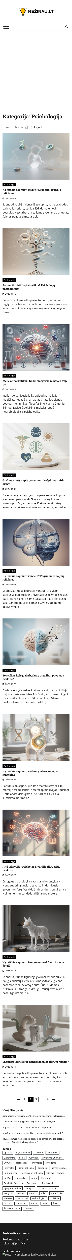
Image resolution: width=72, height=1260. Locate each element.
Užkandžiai (21, 1203)
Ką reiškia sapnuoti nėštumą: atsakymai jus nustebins (30, 772)
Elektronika (9, 1157)
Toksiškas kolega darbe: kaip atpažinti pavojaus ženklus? (33, 677)
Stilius (44, 1193)
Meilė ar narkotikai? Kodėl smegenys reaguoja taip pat (35, 382)
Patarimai (46, 1178)
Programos (32, 1183)
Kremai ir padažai (55, 1172)
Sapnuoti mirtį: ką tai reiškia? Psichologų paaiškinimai (29, 286)
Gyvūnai (8, 1162)
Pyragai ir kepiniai (12, 1188)
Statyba (33, 1193)
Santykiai (8, 1193)
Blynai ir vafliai (23, 1152)
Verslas (34, 1203)
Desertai (38, 1152)
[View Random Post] (60, 26)
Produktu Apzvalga (13, 1183)
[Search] (66, 26)
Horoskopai (22, 1162)
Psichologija (9, 184)
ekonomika (52, 1152)
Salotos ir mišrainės (47, 1188)
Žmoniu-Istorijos (12, 1208)
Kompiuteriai (10, 1172)
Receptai (29, 1188)
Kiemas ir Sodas (58, 1167)
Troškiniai (54, 1198)
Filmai (22, 1157)
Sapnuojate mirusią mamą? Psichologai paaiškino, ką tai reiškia (34, 1115)
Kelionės (42, 1167)
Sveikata (8, 1198)
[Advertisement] (36, 68)
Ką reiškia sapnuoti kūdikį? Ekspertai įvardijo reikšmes (32, 191)
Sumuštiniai (56, 1193)
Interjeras (51, 1162)
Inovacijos (37, 1162)
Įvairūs (45, 1203)
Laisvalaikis (20, 1178)
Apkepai (8, 1152)
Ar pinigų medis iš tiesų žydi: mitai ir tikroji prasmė (27, 1127)
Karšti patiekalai (26, 1167)
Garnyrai (33, 1157)
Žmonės (28, 1208)
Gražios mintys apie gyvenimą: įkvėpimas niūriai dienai (34, 482)
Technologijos (39, 1198)
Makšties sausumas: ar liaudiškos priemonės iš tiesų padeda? (33, 1133)
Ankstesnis (18, 1099)
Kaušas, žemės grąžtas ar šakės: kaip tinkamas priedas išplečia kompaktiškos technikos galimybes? (33, 1140)
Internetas (9, 1167)
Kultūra (7, 1178)
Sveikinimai (22, 1198)
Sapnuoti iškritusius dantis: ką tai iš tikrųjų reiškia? (36, 1061)
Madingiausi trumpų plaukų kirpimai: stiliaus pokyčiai (29, 1121)
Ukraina (8, 1203)
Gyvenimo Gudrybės (52, 1157)
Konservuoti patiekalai (32, 1172)
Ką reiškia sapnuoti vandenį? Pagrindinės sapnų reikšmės (33, 577)
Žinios (56, 1203)
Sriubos (21, 1193)
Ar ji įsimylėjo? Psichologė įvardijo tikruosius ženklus (31, 868)
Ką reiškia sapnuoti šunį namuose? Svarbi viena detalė (33, 963)
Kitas (53, 1099)
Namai (34, 1178)
